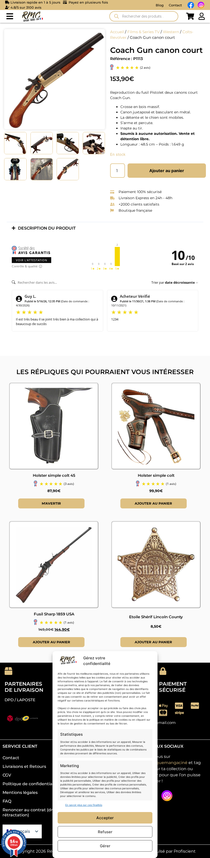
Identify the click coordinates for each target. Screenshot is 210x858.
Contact (175, 5)
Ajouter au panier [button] (153, 503)
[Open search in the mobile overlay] (143, 16)
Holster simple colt (156, 475)
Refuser (105, 831)
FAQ (7, 801)
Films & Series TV (143, 32)
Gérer (105, 845)
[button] (9, 16)
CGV (7, 775)
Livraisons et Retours (24, 766)
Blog (160, 5)
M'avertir (51, 503)
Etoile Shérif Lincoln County (156, 616)
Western (171, 32)
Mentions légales (20, 792)
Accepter (105, 817)
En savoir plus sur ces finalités (83, 804)
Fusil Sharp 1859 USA (54, 614)
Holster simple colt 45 (54, 475)
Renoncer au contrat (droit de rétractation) (34, 812)
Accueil (117, 32)
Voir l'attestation (31, 260)
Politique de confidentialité (31, 783)
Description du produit (47, 228)
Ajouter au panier (166, 170)
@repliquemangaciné (165, 762)
